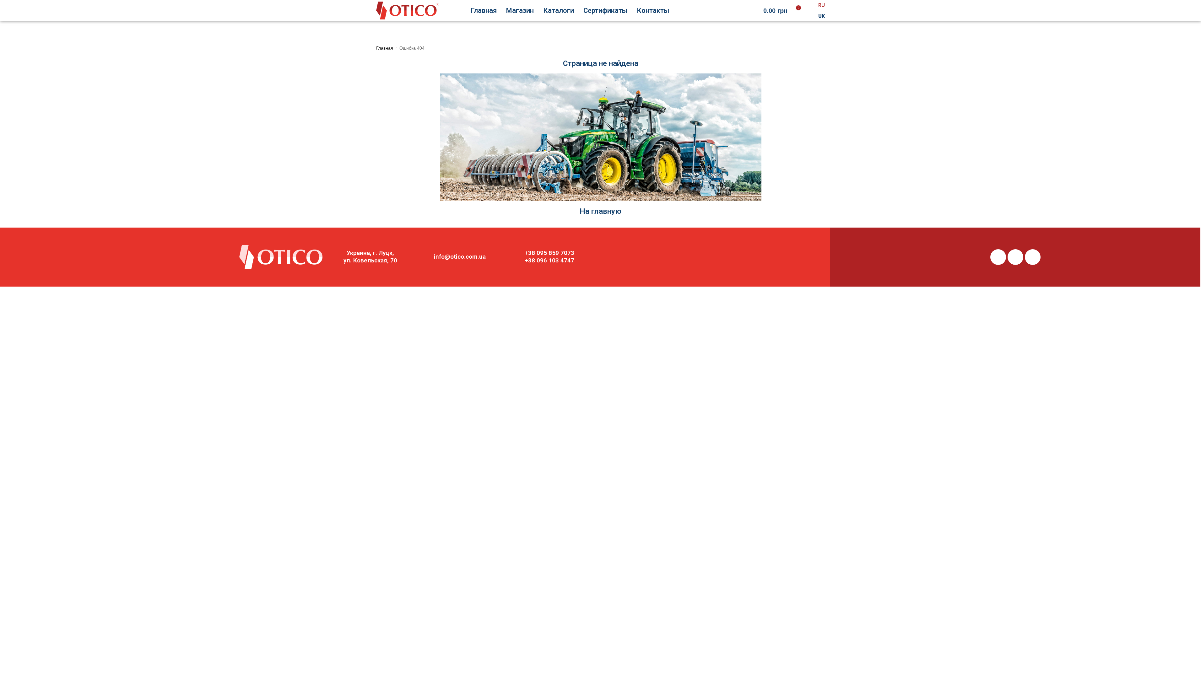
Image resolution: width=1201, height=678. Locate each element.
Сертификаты (605, 10)
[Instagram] (1015, 257)
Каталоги (558, 10)
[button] (780, 10)
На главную (600, 211)
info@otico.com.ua (460, 256)
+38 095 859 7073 (549, 252)
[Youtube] (1033, 257)
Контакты (653, 10)
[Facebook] (998, 257)
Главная (484, 10)
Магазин (520, 10)
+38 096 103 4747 (549, 260)
